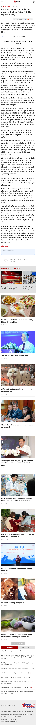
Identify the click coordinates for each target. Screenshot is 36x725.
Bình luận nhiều (26, 647)
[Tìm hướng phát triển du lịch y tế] (18, 342)
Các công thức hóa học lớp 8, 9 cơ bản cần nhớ (14, 673)
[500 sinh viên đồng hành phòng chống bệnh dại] (18, 554)
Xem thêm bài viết (18, 643)
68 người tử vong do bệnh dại (13, 603)
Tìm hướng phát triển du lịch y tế (14, 355)
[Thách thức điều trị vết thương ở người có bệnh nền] (18, 411)
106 (30, 673)
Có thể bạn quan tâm (10, 268)
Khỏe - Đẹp (6, 6)
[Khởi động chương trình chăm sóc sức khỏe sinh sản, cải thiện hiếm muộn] (18, 485)
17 (12, 664)
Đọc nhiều (10, 647)
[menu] (2, 1)
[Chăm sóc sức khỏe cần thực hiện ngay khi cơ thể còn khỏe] (18, 306)
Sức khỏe (14, 6)
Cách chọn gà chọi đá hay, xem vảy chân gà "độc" (15, 687)
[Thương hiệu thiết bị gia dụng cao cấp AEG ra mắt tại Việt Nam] (11, 277)
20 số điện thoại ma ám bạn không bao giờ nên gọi (15, 677)
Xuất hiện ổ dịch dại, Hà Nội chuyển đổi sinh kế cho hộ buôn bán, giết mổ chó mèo (17, 463)
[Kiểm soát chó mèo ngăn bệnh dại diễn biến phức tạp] (18, 375)
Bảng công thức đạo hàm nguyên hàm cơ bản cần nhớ (16, 651)
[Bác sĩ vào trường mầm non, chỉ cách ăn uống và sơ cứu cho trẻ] (18, 520)
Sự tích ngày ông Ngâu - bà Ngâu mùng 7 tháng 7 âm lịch (17, 669)
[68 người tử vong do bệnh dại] (18, 589)
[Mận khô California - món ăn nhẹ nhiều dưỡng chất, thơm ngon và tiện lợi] (18, 621)
